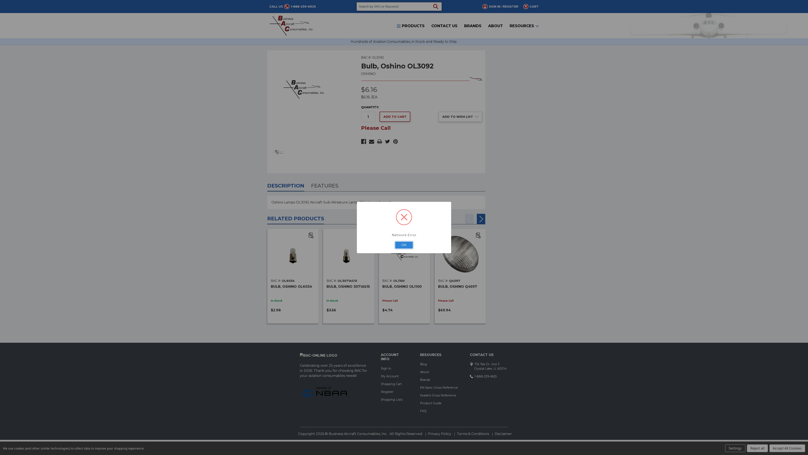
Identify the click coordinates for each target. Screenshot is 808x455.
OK (404, 245)
